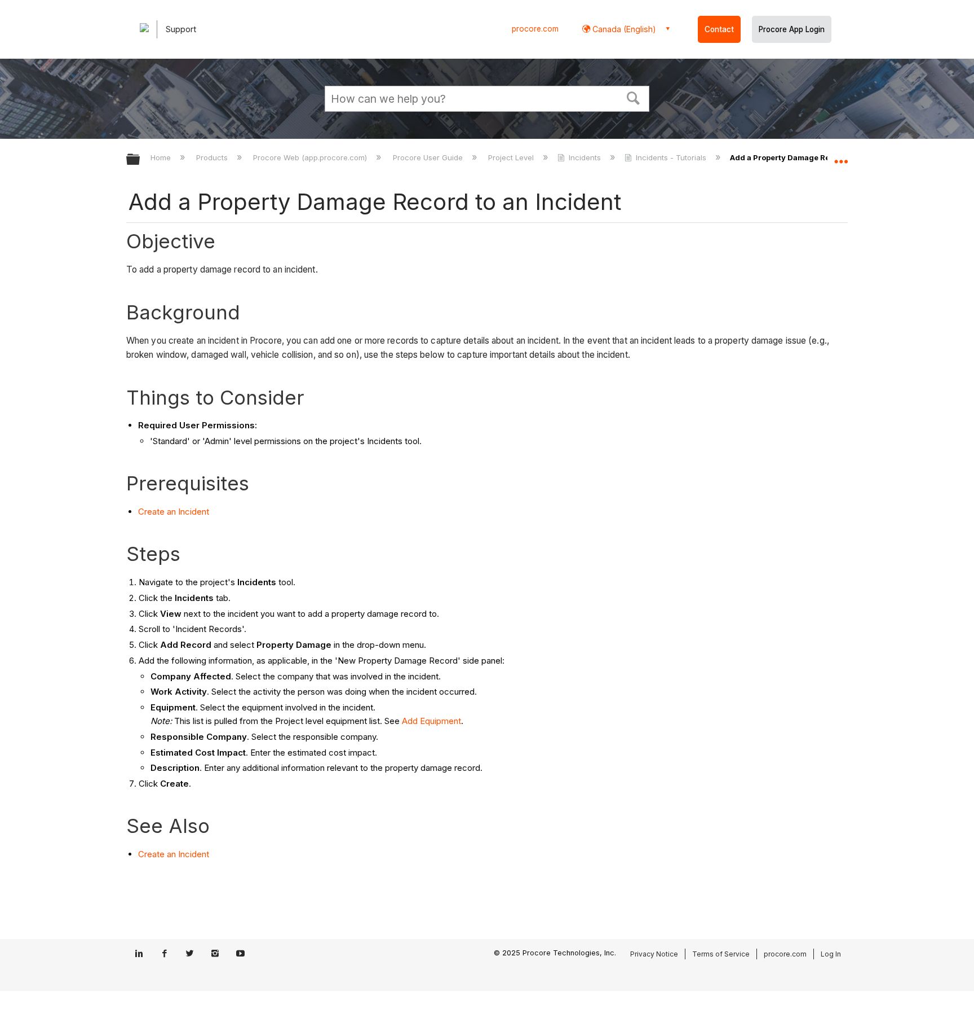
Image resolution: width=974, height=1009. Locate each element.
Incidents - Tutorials (671, 157)
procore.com (535, 28)
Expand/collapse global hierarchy (140, 160)
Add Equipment (431, 721)
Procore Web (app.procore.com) (311, 157)
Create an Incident (173, 511)
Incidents (584, 157)
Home (161, 157)
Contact (719, 29)
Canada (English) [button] (623, 29)
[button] (633, 97)
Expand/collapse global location (841, 156)
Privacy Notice (654, 954)
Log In (831, 954)
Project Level (512, 157)
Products (213, 157)
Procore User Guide (428, 157)
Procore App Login (792, 29)
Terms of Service (721, 954)
